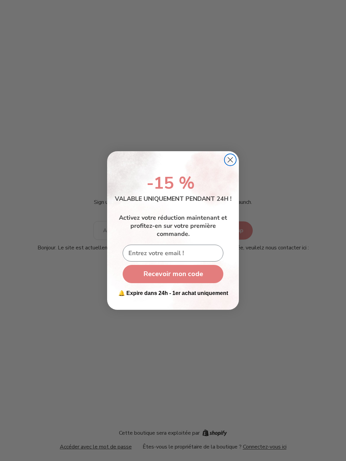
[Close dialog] (230, 160)
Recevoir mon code (173, 273)
